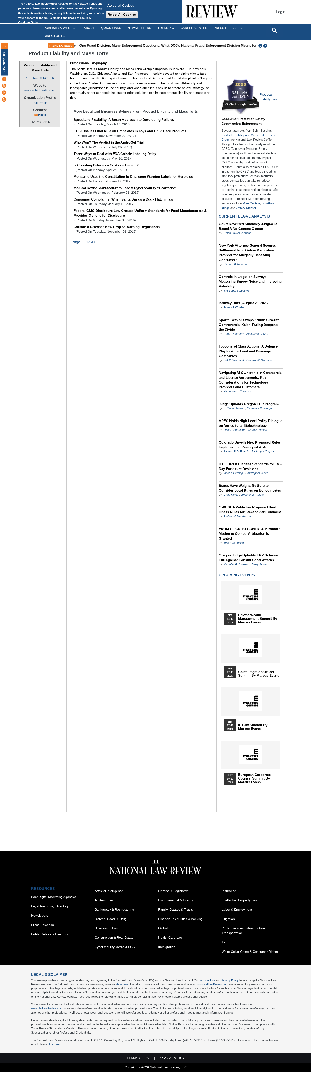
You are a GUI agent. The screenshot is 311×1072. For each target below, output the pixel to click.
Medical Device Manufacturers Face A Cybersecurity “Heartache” (125, 188)
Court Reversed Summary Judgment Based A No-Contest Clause (248, 226)
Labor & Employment (237, 909)
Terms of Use (207, 980)
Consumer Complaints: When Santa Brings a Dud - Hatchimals (123, 199)
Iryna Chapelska (234, 542)
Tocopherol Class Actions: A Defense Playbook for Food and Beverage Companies (248, 351)
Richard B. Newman (236, 264)
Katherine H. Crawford (237, 391)
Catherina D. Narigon (260, 408)
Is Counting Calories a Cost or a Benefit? (106, 165)
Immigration (166, 947)
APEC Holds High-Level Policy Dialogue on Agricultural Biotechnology (250, 423)
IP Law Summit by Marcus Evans (252, 727)
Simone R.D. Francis (237, 451)
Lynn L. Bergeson (234, 430)
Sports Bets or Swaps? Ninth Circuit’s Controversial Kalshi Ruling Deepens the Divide (249, 324)
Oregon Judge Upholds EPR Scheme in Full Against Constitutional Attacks (250, 557)
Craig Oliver (231, 494)
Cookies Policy (28, 22)
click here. (54, 1044)
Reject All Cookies (122, 14)
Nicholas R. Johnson (236, 564)
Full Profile (40, 102)
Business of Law (106, 928)
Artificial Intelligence (109, 891)
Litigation (228, 919)
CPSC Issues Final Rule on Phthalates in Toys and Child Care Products (130, 131)
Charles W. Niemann (259, 360)
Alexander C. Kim (257, 333)
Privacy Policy (230, 980)
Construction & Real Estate (114, 937)
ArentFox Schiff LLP (39, 78)
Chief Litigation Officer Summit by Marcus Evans (258, 673)
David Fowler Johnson (237, 233)
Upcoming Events (237, 575)
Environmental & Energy (175, 900)
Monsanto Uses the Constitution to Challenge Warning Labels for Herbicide (133, 176)
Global (163, 928)
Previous (260, 46)
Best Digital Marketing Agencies (53, 897)
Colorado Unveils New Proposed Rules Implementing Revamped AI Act (250, 444)
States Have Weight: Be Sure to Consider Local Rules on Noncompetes (250, 488)
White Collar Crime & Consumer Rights (250, 951)
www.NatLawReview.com (212, 984)
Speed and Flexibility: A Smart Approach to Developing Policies (124, 120)
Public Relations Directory (49, 934)
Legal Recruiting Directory (50, 906)
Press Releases (42, 925)
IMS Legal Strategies (236, 290)
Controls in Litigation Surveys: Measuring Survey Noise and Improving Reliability (250, 281)
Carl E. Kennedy (234, 333)
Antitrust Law (104, 900)
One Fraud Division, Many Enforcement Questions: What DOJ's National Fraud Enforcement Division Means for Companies (174, 45)
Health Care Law (170, 937)
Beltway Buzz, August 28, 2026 (243, 303)
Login (280, 12)
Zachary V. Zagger (263, 451)
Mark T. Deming (233, 473)
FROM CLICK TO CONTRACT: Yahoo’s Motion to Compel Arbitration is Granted (249, 533)
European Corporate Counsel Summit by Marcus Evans (254, 778)
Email (42, 115)
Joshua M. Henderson (237, 516)
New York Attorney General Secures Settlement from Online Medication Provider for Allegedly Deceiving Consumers (247, 253)
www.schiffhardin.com (40, 90)
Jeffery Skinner (246, 208)
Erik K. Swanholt (234, 360)
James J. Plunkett (234, 307)
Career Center (194, 28)
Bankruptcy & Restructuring (114, 909)
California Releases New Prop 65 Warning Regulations (117, 227)
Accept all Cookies (120, 5)
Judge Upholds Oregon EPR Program (249, 404)
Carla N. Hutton (257, 430)
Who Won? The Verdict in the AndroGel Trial (109, 142)
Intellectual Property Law (239, 900)
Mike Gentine (251, 203)
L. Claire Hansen (234, 408)
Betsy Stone (259, 564)
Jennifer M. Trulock (252, 494)
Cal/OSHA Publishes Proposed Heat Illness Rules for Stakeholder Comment (250, 509)
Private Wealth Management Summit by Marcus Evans (257, 618)
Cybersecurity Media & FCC (115, 947)
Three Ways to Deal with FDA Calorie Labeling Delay (115, 154)
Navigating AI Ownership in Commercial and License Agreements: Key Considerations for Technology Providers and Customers (250, 380)
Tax (224, 942)
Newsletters (139, 28)
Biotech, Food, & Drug (111, 919)
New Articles (4, 62)
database (122, 984)
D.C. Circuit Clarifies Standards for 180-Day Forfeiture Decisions (250, 466)
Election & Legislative (173, 891)
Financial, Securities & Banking (180, 919)
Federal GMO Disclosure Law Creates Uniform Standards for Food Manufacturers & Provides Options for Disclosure (140, 213)
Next (265, 46)
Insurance (229, 891)
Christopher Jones (256, 473)
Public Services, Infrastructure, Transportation (244, 930)
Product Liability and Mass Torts (40, 67)
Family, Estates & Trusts (175, 909)
